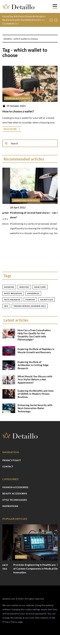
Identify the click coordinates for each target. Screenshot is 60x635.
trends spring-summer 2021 (29, 306)
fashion (30, 299)
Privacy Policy (9, 621)
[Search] (6, 143)
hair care (40, 287)
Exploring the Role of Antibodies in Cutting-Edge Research (33, 365)
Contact (7, 466)
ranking (9, 287)
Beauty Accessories (14, 493)
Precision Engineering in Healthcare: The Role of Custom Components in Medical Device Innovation (29, 568)
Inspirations (10, 506)
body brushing (13, 293)
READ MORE (10, 129)
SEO (6, 306)
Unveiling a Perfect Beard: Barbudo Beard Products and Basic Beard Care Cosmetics (23, 20)
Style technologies (14, 499)
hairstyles (46, 299)
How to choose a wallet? (18, 111)
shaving (24, 287)
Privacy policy (11, 460)
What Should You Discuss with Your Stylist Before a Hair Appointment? (35, 379)
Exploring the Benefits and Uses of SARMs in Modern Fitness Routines (36, 393)
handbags (33, 293)
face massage (12, 299)
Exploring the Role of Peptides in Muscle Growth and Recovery (36, 351)
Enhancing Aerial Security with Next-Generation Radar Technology (35, 408)
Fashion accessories (15, 487)
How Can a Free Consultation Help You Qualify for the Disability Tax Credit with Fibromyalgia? (34, 335)
